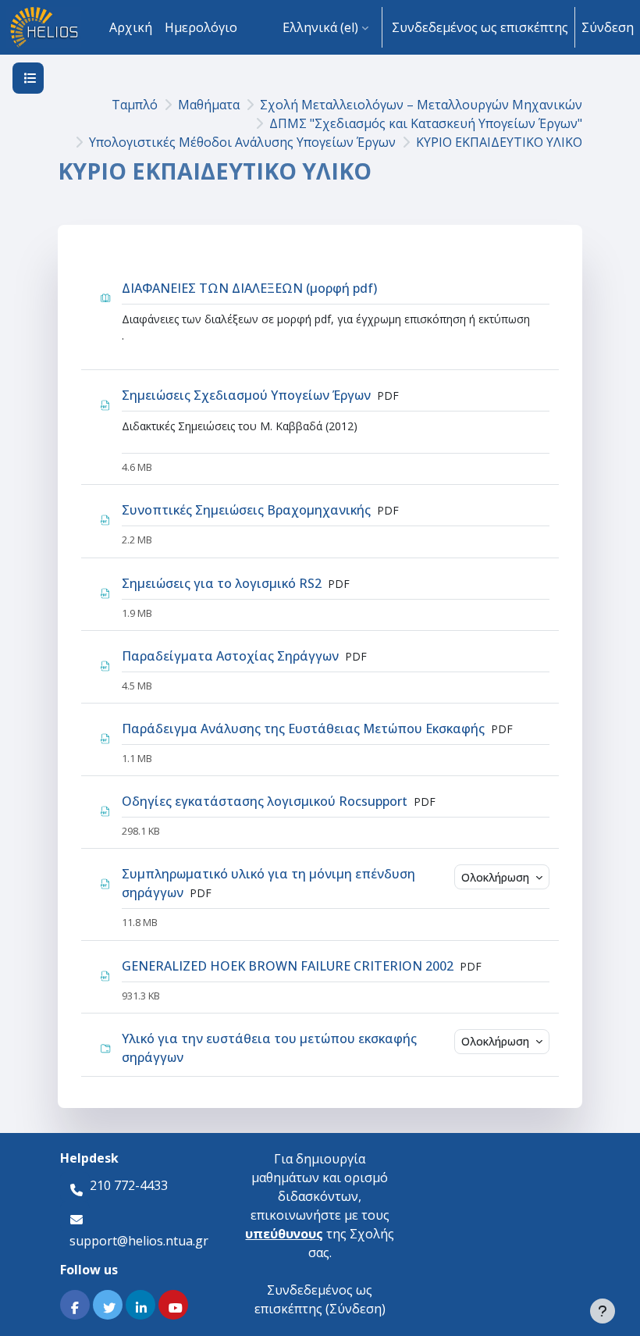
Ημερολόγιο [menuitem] (201, 27)
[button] (325, 27)
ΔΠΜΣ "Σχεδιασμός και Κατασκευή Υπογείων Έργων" (425, 123)
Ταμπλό (135, 104)
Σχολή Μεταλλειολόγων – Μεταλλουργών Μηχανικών (421, 104)
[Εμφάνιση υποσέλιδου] (602, 1311)
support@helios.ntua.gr (138, 1240)
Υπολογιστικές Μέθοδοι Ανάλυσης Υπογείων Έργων (242, 142)
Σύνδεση (607, 27)
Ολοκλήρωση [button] (496, 877)
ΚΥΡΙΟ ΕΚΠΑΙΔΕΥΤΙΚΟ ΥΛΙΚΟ (499, 142)
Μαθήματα (209, 104)
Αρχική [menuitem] (130, 27)
